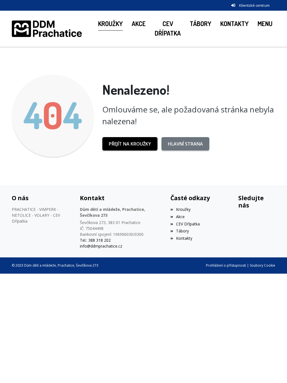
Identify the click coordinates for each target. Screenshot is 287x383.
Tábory (182, 231)
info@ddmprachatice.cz (101, 246)
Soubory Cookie (262, 265)
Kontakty (184, 238)
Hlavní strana (185, 144)
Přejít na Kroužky (130, 144)
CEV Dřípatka (188, 224)
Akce (180, 216)
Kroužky (183, 209)
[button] (265, 24)
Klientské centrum (254, 5)
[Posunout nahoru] (274, 370)
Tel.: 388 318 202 (95, 240)
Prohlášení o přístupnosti (226, 265)
